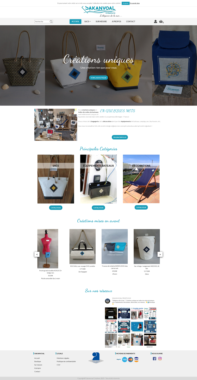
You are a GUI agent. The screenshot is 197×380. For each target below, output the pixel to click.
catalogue (56, 208)
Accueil (75, 21)
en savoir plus (119, 137)
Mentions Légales (63, 358)
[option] (50, 254)
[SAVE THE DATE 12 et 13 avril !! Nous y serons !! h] (124, 326)
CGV (58, 365)
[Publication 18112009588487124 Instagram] (137, 313)
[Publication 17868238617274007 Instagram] (137, 326)
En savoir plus (135, 3)
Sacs (86, 21)
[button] (37, 254)
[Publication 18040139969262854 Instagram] (150, 326)
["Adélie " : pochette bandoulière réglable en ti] (137, 340)
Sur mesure (101, 21)
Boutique (37, 361)
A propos (37, 368)
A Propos (116, 21)
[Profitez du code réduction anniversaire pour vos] (124, 313)
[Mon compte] (155, 21)
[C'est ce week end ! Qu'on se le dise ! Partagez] (150, 313)
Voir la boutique (98, 78)
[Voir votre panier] (161, 21)
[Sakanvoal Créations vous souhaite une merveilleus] (111, 313)
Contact (130, 21)
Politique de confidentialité (66, 361)
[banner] (98, 7)
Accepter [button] (125, 3)
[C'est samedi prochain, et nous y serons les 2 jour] (111, 326)
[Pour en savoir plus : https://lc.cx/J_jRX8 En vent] (124, 340)
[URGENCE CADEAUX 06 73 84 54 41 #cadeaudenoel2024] (111, 340)
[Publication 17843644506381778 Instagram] (150, 340)
